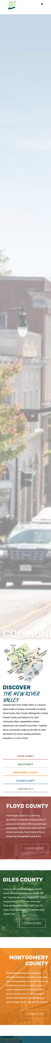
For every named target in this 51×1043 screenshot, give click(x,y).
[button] (42, 4)
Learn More (34, 848)
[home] (12, 5)
